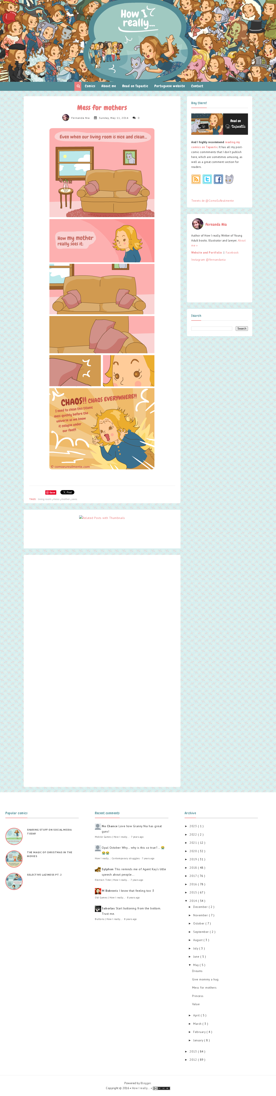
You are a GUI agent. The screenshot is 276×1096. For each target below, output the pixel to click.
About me (108, 86)
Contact (197, 86)
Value (196, 1004)
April (197, 1015)
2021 (194, 843)
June (196, 956)
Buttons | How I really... (108, 919)
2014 (194, 901)
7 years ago (137, 836)
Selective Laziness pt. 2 (44, 874)
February (200, 1032)
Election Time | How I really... (112, 879)
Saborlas (108, 908)
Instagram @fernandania (208, 260)
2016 (194, 884)
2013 (194, 1051)
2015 (194, 892)
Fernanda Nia (80, 117)
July (196, 948)
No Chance (110, 826)
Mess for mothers (204, 987)
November (201, 915)
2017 (194, 876)
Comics (90, 86)
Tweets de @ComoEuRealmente (212, 201)
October (199, 923)
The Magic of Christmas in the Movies (49, 854)
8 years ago (133, 897)
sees (74, 499)
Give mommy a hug (205, 979)
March (197, 1024)
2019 (194, 859)
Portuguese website (169, 86)
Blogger (146, 1083)
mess (56, 499)
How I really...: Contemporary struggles (117, 858)
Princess (198, 996)
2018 (194, 868)
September (201, 932)
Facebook (232, 252)
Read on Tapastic (135, 86)
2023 (194, 826)
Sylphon (108, 869)
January (198, 1040)
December (201, 907)
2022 (194, 834)
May (196, 965)
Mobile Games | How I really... (112, 836)
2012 (194, 1060)
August (198, 940)
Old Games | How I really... (110, 897)
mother (66, 499)
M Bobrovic (110, 891)
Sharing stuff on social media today (49, 831)
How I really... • (142, 1088)
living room (45, 499)
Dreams (197, 971)
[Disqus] (102, 614)
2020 (194, 851)
